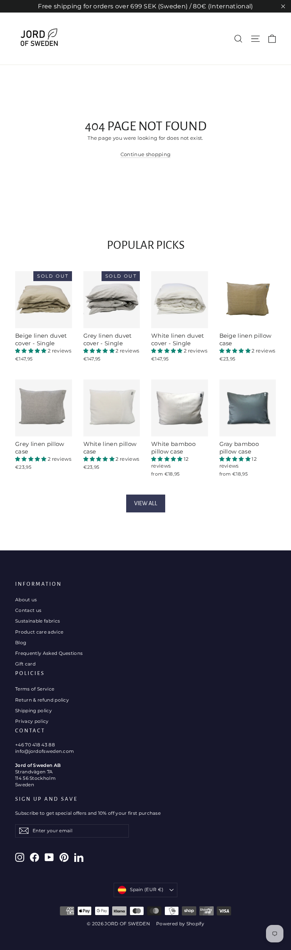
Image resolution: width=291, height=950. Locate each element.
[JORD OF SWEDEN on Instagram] (19, 857)
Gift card (25, 664)
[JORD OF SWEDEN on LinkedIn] (78, 857)
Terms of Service (34, 689)
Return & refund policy (42, 700)
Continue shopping (145, 154)
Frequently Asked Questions (49, 653)
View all (145, 503)
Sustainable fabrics (37, 621)
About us (26, 599)
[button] (31, 351)
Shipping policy (33, 710)
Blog (20, 642)
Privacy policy (32, 721)
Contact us (28, 610)
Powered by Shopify (180, 923)
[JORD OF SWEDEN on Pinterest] (64, 857)
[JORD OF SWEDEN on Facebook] (34, 857)
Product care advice (39, 632)
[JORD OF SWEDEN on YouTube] (49, 857)
